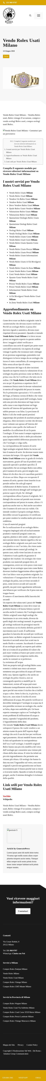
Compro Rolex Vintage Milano (15, 982)
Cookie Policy (32, 1045)
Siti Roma (36, 1051)
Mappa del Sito (9, 1045)
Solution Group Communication (15, 1054)
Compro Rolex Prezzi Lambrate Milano (18, 1016)
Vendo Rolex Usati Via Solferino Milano (18, 1008)
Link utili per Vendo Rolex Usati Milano (21, 162)
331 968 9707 (11, 950)
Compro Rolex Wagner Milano (15, 1003)
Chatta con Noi (18, 953)
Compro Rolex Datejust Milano (15, 969)
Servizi (6, 56)
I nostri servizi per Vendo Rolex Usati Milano (20, 150)
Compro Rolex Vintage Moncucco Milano (19, 1021)
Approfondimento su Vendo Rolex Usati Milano (21, 157)
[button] (30, 15)
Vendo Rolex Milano (11, 973)
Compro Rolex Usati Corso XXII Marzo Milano (21, 1012)
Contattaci (23, 911)
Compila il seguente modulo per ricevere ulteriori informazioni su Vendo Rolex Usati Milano (25, 143)
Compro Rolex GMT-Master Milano (17, 986)
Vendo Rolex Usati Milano (14, 805)
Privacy (21, 1045)
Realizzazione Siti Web (22, 1051)
